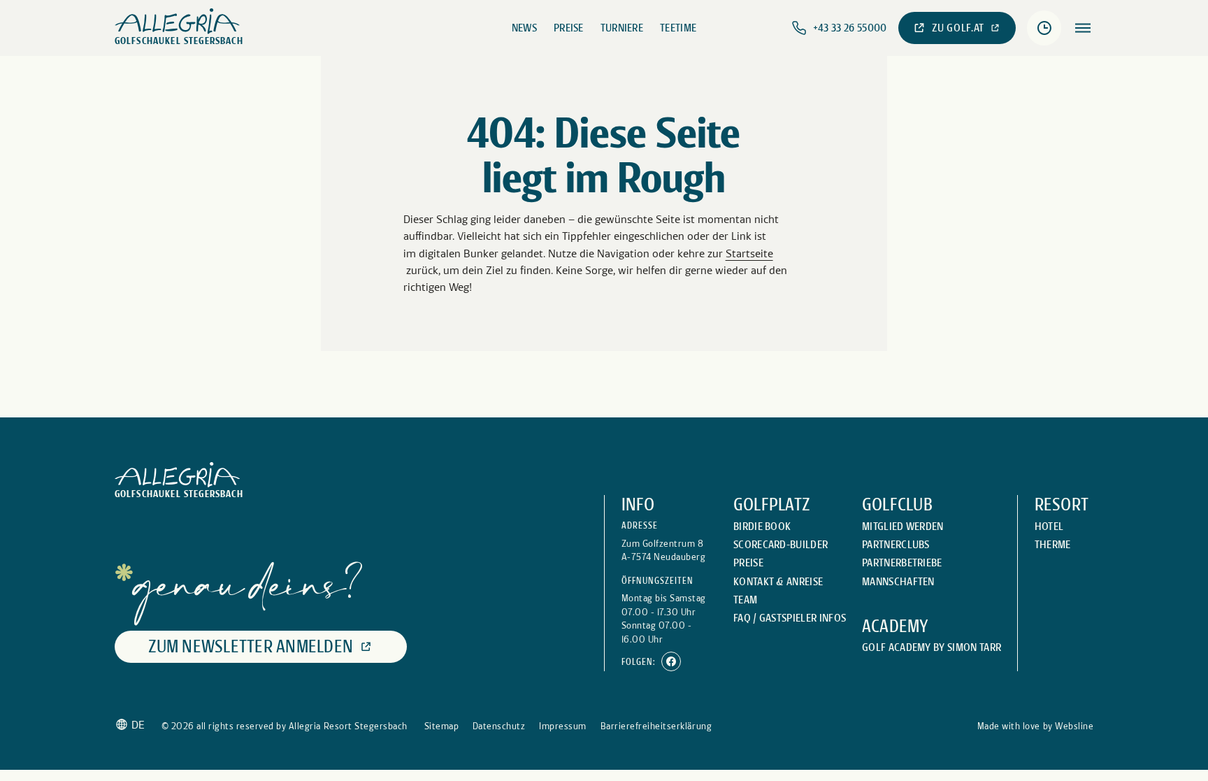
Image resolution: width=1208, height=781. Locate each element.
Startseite (749, 253)
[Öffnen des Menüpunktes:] (1082, 27)
